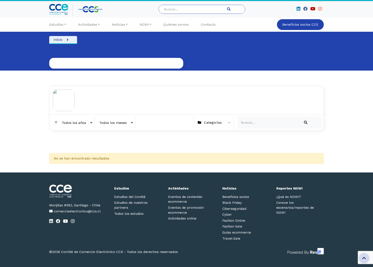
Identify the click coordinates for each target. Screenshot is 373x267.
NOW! (144, 24)
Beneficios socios (235, 197)
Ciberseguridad (234, 209)
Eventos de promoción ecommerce (186, 210)
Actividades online (182, 218)
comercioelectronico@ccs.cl (77, 211)
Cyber (227, 214)
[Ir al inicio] (61, 9)
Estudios (56, 24)
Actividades (87, 24)
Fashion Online (233, 221)
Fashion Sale (232, 226)
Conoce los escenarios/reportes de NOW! (295, 208)
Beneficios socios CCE (300, 24)
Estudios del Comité (129, 197)
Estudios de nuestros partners (131, 205)
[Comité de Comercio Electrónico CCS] (75, 191)
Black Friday (232, 203)
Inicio (58, 40)
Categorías (213, 122)
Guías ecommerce (236, 232)
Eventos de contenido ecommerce (185, 199)
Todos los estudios (129, 214)
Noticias (118, 24)
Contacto (208, 24)
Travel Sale (231, 238)
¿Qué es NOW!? (288, 197)
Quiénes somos (176, 24)
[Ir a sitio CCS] (90, 9)
